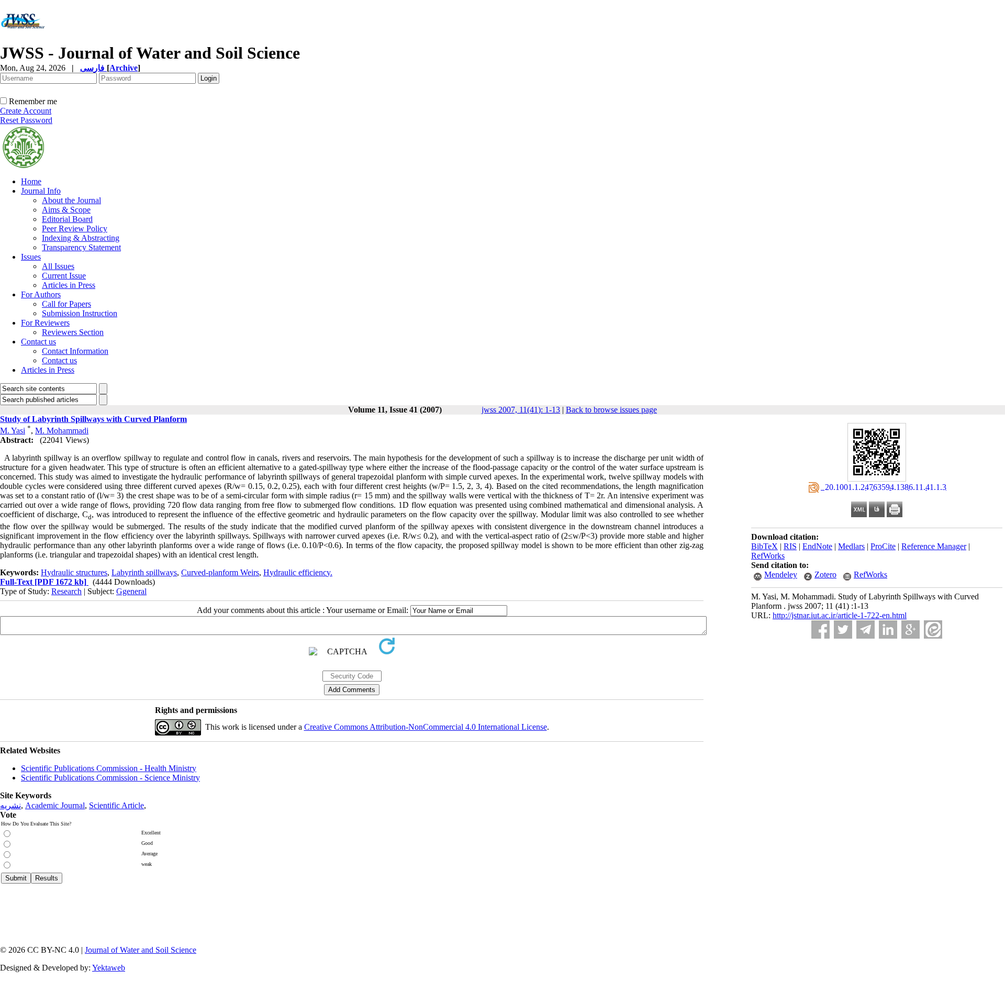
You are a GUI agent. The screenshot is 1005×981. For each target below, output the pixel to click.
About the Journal (71, 200)
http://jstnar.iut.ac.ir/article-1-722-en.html (840, 615)
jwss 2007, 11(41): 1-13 (521, 409)
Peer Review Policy (74, 228)
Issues (31, 256)
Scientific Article (116, 805)
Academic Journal (55, 805)
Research (66, 591)
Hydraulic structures (74, 572)
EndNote (817, 546)
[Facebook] (820, 629)
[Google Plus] (910, 629)
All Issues (58, 266)
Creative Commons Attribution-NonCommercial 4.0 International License (425, 726)
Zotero (825, 574)
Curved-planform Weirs (220, 572)
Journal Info (41, 190)
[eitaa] (933, 629)
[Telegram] (865, 629)
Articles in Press (68, 285)
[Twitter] (843, 629)
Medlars (851, 546)
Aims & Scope (66, 209)
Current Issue (64, 275)
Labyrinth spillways (144, 572)
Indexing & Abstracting (80, 237)
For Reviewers (45, 322)
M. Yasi (12, 430)
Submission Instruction (79, 313)
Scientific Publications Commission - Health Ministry (108, 768)
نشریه (10, 805)
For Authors (41, 294)
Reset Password (26, 120)
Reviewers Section (73, 332)
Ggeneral (131, 591)
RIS (790, 546)
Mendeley (780, 574)
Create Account (25, 110)
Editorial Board (67, 219)
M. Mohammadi (61, 430)
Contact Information (75, 351)
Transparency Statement (81, 247)
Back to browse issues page (611, 409)
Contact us (38, 341)
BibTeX (764, 546)
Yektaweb (108, 967)
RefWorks (768, 555)
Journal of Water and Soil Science (140, 949)
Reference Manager (933, 546)
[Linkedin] (888, 629)
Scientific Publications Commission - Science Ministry (110, 777)
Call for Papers (66, 303)
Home (31, 181)
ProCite (883, 546)
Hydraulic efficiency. (297, 572)
